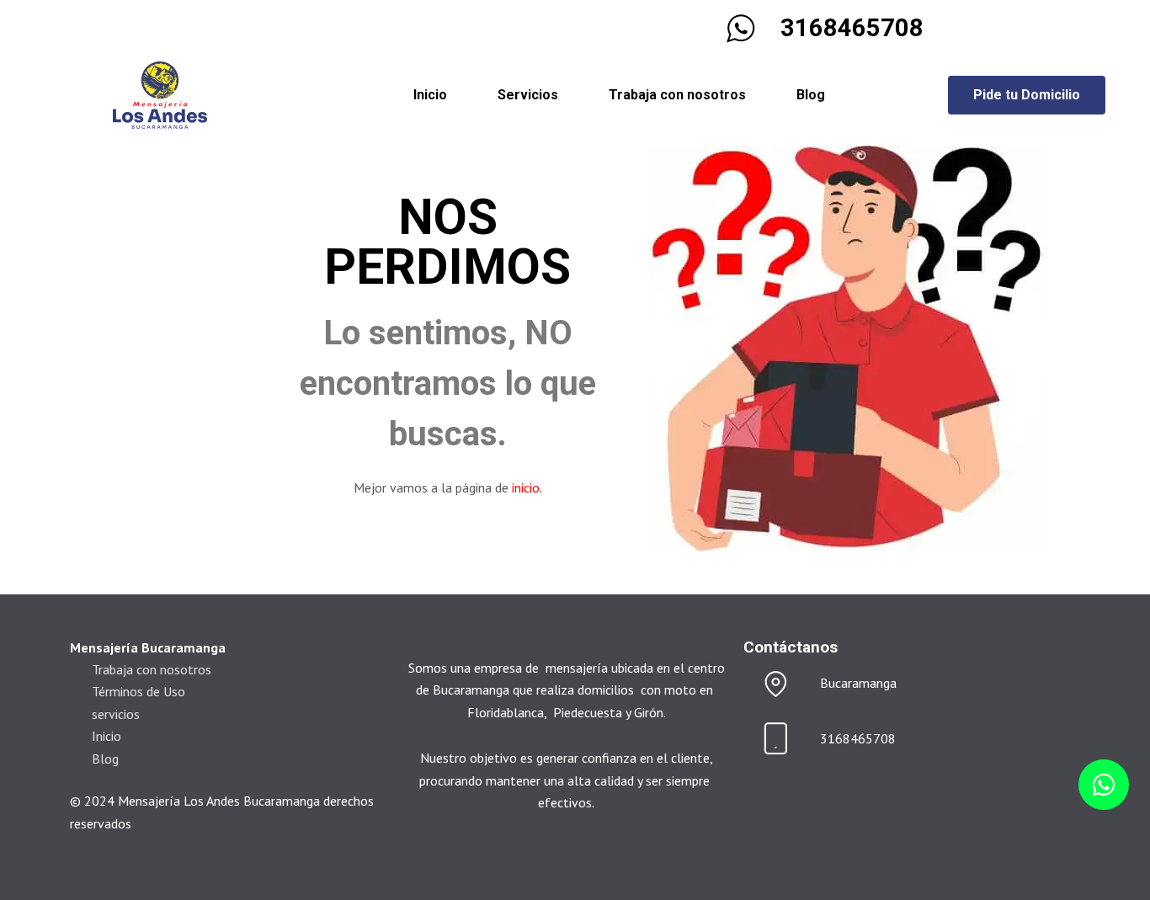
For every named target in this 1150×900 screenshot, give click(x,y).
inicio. (527, 487)
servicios (116, 714)
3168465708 (852, 27)
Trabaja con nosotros (677, 95)
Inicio (430, 95)
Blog (810, 95)
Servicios (528, 95)
